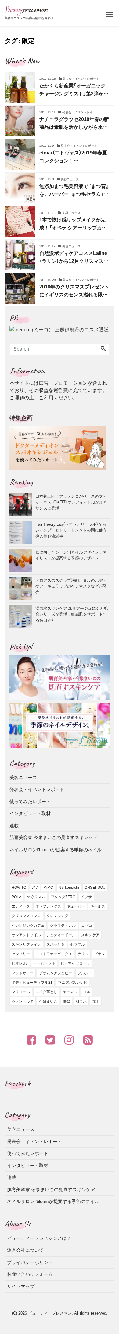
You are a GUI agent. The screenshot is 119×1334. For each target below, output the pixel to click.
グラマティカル (63, 925)
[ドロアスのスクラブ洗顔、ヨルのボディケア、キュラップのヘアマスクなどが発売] (22, 588)
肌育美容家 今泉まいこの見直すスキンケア (53, 837)
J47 (35, 887)
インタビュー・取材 (30, 813)
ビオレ (99, 954)
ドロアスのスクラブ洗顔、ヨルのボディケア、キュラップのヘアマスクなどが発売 (71, 586)
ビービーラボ (44, 963)
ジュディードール (61, 935)
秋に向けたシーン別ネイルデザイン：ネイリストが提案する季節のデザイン (71, 555)
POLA (16, 897)
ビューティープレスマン (50, 1313)
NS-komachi (69, 887)
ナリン (83, 954)
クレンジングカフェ (28, 925)
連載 (14, 825)
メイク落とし (46, 992)
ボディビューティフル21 (32, 982)
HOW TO (19, 887)
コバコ (86, 925)
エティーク (21, 906)
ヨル (86, 992)
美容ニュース (23, 777)
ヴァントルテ (23, 1001)
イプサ (86, 897)
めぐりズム (36, 897)
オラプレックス (48, 906)
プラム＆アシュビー (55, 973)
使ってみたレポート (30, 801)
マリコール (21, 992)
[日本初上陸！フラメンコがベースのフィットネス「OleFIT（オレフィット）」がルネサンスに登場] (22, 504)
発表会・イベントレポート (36, 789)
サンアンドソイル (26, 935)
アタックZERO (63, 897)
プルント (85, 973)
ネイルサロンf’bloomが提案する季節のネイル (55, 849)
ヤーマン (70, 992)
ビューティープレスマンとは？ (39, 1238)
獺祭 (66, 1001)
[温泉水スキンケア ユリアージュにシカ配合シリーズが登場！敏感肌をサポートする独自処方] (22, 616)
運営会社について (25, 1250)
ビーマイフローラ (75, 963)
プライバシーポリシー (30, 1262)
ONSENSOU (95, 887)
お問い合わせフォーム (30, 1274)
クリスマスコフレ (26, 916)
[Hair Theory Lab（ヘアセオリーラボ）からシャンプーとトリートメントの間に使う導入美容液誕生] (22, 532)
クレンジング (57, 916)
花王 (95, 1001)
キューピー (76, 906)
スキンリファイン (26, 944)
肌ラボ (81, 1001)
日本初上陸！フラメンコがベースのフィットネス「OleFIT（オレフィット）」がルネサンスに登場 (71, 502)
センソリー (21, 954)
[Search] (103, 349)
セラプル (77, 944)
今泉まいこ (48, 1001)
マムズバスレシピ (72, 982)
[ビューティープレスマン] (27, 10)
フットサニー (23, 973)
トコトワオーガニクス (53, 954)
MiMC (48, 887)
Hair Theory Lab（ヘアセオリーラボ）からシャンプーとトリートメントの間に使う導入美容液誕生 (71, 530)
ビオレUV (20, 963)
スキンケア (90, 935)
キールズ (97, 906)
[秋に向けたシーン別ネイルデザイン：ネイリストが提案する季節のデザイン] (22, 560)
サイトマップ (20, 1286)
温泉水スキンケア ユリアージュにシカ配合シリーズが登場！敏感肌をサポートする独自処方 (71, 614)
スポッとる (55, 944)
